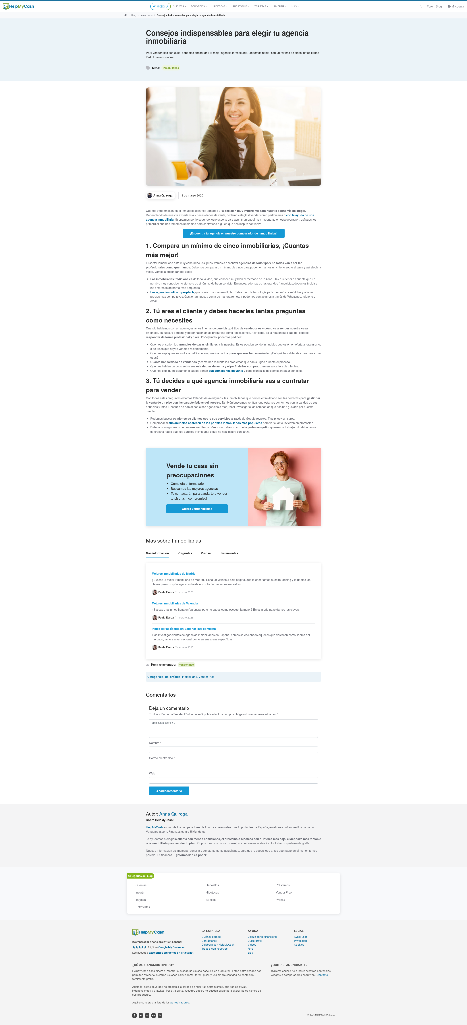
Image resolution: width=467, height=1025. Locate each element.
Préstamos (283, 885)
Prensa (206, 553)
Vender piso (186, 664)
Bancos (211, 900)
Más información (157, 553)
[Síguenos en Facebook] (134, 1015)
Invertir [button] (279, 6)
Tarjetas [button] (260, 6)
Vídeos (252, 944)
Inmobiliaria (146, 15)
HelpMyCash (154, 827)
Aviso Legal (301, 936)
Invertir (140, 892)
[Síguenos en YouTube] (153, 1015)
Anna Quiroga (173, 813)
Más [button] (294, 6)
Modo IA (162, 6)
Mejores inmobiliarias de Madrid (174, 573)
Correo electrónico (162, 758)
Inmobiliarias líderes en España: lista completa (184, 629)
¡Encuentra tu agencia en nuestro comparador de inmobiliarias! (233, 233)
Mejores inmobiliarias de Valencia (175, 603)
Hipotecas (212, 892)
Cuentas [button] (178, 6)
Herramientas (228, 553)
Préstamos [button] (240, 6)
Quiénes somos (211, 936)
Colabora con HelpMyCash (218, 944)
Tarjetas (141, 900)
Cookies (299, 944)
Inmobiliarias (171, 68)
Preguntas (185, 553)
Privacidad (300, 940)
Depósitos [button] (198, 6)
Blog (439, 6)
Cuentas (141, 885)
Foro (430, 6)
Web (152, 773)
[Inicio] (125, 15)
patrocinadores (179, 1002)
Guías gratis (255, 940)
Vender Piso (207, 677)
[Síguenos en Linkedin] (160, 1015)
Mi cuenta (457, 6)
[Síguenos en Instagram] (147, 1015)
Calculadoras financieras (262, 936)
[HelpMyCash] (18, 6)
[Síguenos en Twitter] (141, 1015)
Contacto (322, 974)
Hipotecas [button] (218, 6)
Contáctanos (209, 940)
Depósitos (212, 885)
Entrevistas (143, 907)
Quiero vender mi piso (197, 509)
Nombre (155, 743)
